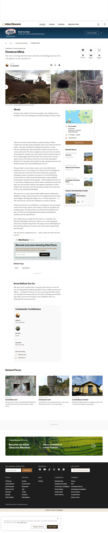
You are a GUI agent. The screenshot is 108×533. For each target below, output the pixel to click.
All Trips (40, 481)
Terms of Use (54, 257)
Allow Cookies (52, 526)
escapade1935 (14, 66)
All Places (8, 481)
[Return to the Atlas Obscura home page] (12, 24)
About (73, 481)
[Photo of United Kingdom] (70, 198)
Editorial (25, 477)
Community (59, 477)
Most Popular (9, 486)
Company (74, 477)
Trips (40, 477)
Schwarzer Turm (45, 400)
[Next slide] (102, 87)
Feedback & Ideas (61, 484)
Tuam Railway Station (80, 400)
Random (8, 492)
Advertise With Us (77, 486)
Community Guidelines (62, 486)
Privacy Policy (47, 257)
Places (7, 477)
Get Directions (79, 142)
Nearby (7, 494)
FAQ (72, 484)
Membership (59, 481)
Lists (23, 489)
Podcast (24, 494)
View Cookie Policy (22, 522)
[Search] (105, 24)
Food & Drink (26, 484)
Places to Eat (9, 489)
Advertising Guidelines (78, 489)
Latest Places (9, 484)
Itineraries (25, 486)
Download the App (82, 470)
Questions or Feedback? (54, 510)
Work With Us (59, 494)
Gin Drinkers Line (11, 400)
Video (24, 492)
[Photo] (88, 157)
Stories (24, 481)
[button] (83, 50)
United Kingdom (81, 196)
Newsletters (26, 497)
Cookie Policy (75, 494)
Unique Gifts (59, 492)
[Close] (58, 518)
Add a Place (9, 497)
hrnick (17, 335)
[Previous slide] (5, 87)
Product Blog (59, 489)
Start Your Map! (92, 33)
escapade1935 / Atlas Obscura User (24, 104)
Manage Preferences (38, 526)
